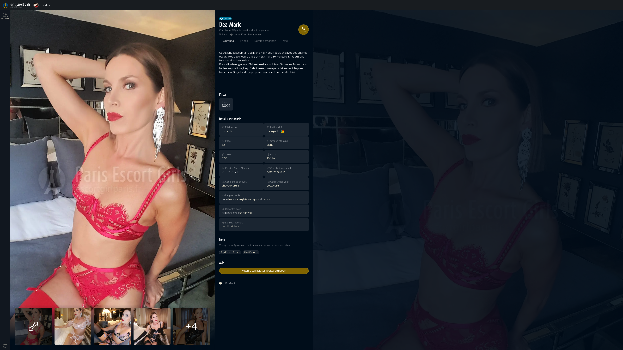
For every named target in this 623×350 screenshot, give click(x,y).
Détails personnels (265, 40)
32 (223, 144)
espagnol (253, 199)
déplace (234, 226)
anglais (243, 199)
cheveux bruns (230, 185)
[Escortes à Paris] (16, 5)
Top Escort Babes (230, 252)
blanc (270, 144)
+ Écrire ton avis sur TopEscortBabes (264, 270)
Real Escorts (251, 252)
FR (230, 131)
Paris (224, 34)
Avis (285, 40)
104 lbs (271, 158)
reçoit (225, 226)
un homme (245, 212)
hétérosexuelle (276, 172)
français (233, 199)
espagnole (273, 131)
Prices (244, 40)
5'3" (224, 158)
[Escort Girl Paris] (220, 283)
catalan (267, 199)
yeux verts (273, 185)
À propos (228, 40)
